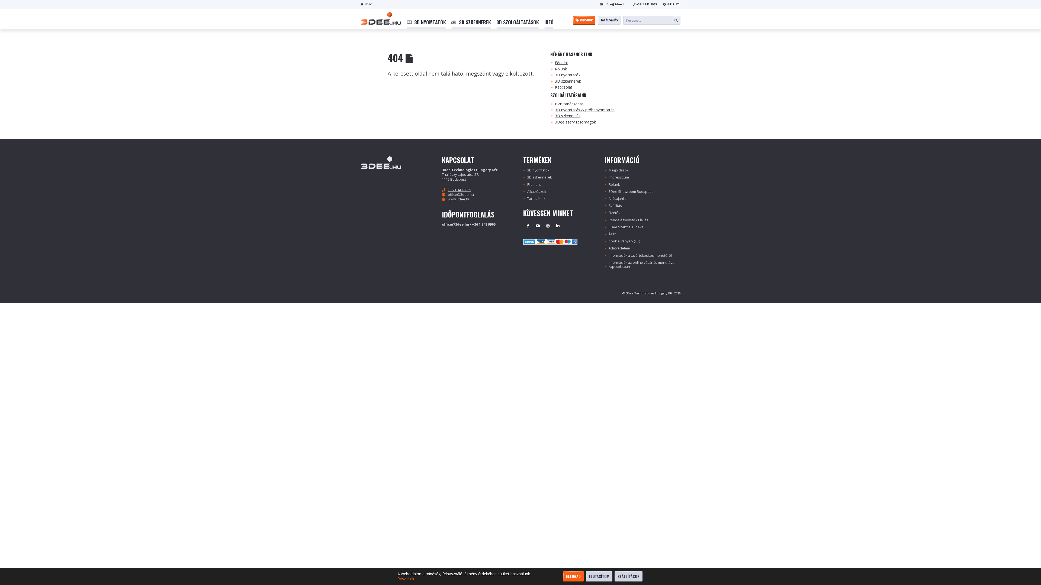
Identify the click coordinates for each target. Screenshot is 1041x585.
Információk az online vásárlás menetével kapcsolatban (642, 265)
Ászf (612, 234)
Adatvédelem (619, 248)
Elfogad (573, 576)
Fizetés (614, 213)
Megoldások (618, 170)
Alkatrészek (536, 192)
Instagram (548, 226)
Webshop (586, 20)
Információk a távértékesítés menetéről (640, 255)
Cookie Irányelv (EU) (624, 241)
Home (368, 4)
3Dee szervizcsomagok (575, 122)
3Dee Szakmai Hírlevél (626, 227)
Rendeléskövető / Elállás (628, 220)
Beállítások (629, 576)
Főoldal (561, 62)
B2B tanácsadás (569, 103)
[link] (426, 22)
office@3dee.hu (614, 4)
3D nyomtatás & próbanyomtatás (585, 109)
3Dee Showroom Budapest (631, 192)
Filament (534, 185)
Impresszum (619, 177)
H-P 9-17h (673, 4)
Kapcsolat (563, 87)
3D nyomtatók (567, 74)
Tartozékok (536, 199)
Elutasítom (599, 576)
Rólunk (561, 69)
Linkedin (558, 226)
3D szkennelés (567, 115)
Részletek (405, 578)
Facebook (528, 226)
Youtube (538, 226)
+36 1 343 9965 (646, 4)
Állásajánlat (618, 199)
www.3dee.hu (459, 199)
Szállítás (615, 206)
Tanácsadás (609, 20)
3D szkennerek (568, 81)
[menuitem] (426, 22)
